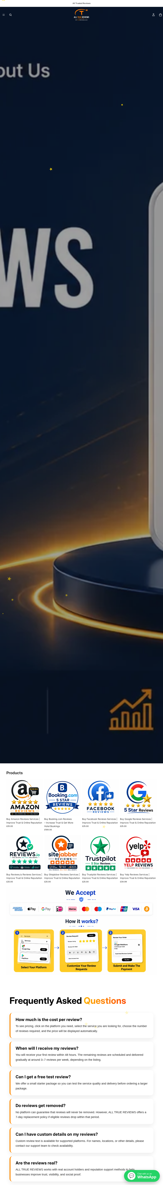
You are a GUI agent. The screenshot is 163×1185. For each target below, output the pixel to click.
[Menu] (3, 15)
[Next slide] (39, 797)
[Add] (38, 811)
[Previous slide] (9, 797)
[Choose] (76, 811)
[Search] (10, 14)
